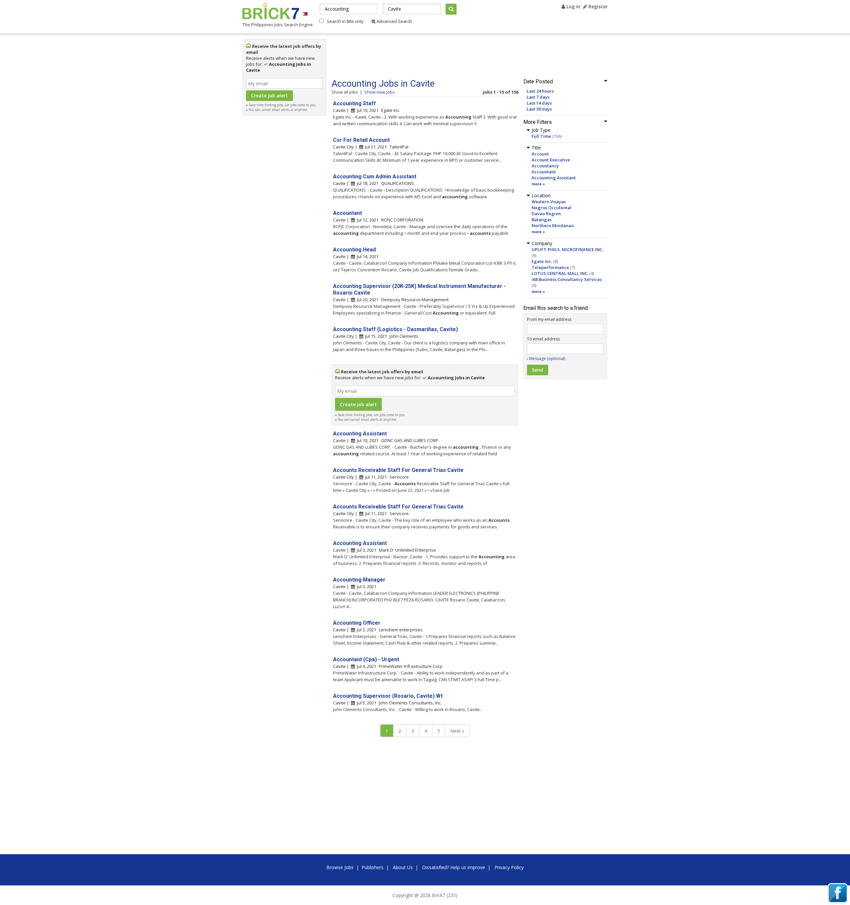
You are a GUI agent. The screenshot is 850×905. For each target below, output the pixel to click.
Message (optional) (547, 358)
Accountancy (545, 166)
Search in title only (345, 21)
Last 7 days (538, 97)
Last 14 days (539, 103)
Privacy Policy (509, 867)
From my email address (549, 319)
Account (540, 154)
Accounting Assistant (554, 178)
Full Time (541, 136)
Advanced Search (394, 21)
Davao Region (546, 214)
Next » (457, 731)
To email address (543, 339)
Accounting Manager (359, 580)
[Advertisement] (284, 218)
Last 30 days (539, 109)
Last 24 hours (540, 91)
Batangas (542, 220)
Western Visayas (549, 202)
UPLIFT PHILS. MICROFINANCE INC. (567, 249)
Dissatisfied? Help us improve (453, 867)
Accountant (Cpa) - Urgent (366, 659)
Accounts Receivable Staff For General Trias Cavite (398, 470)
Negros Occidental (551, 208)
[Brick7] (304, 14)
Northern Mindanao (553, 225)
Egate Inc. (542, 261)
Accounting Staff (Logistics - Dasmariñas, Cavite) (395, 329)
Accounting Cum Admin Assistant (374, 176)
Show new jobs (379, 92)
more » (538, 183)
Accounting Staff (354, 103)
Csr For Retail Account (361, 140)
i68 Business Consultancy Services (567, 279)
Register (597, 6)
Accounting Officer (357, 623)
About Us (403, 867)
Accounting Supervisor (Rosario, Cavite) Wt (388, 696)
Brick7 (270, 11)
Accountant (544, 172)
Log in (572, 6)
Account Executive (551, 160)
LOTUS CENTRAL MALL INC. (560, 273)
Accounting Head (354, 249)
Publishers (372, 867)
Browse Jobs (340, 867)
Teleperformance (550, 267)
